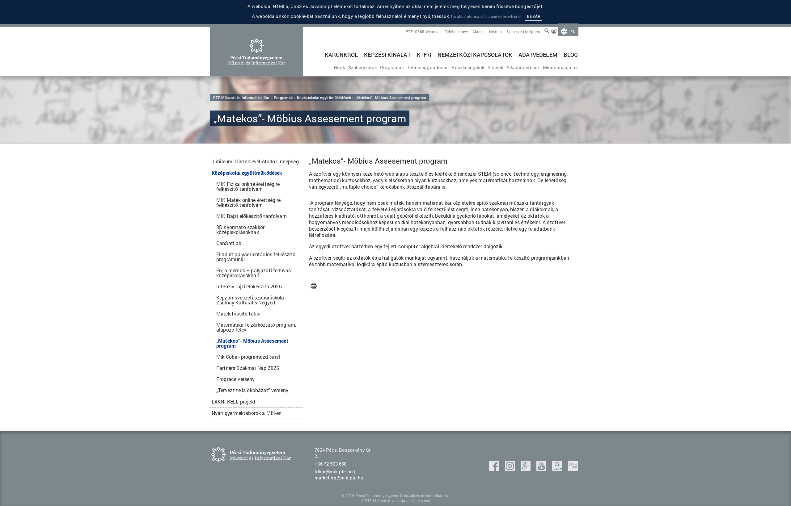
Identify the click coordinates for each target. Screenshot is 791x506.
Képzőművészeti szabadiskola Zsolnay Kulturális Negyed (250, 300)
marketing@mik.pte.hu (339, 478)
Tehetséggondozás (428, 67)
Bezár (533, 16)
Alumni (478, 31)
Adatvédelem (537, 54)
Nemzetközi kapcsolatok (475, 54)
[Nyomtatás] (314, 286)
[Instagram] (510, 469)
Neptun (495, 31)
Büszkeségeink (467, 67)
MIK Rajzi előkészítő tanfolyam (251, 216)
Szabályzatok (362, 67)
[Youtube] (542, 469)
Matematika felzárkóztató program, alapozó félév (256, 327)
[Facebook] (494, 469)
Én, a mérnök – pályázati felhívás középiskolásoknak (253, 272)
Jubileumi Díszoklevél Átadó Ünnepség (255, 161)
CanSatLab (228, 243)
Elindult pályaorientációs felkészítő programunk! (255, 256)
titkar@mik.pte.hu (334, 471)
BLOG (571, 54)
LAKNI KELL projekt (234, 401)
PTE (409, 31)
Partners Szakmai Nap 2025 (247, 368)
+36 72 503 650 (330, 464)
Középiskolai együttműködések (247, 172)
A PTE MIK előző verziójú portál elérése (395, 500)
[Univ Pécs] (573, 469)
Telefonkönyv (456, 31)
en (573, 31)
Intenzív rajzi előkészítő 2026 (249, 286)
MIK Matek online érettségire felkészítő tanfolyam (248, 202)
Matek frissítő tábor (238, 313)
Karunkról (341, 54)
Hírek (339, 67)
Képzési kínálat (387, 54)
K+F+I (424, 54)
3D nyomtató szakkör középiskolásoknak (240, 229)
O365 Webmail (428, 31)
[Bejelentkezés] (553, 31)
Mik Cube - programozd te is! (248, 356)
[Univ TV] (557, 469)
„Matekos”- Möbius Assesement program (252, 343)
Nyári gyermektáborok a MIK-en (247, 413)
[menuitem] (568, 31)
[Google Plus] (526, 469)
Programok (392, 67)
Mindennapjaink (560, 67)
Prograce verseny (235, 379)
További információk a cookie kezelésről (485, 16)
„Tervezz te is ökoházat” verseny (252, 390)
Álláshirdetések (523, 67)
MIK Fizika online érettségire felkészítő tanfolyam (248, 186)
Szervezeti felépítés (523, 31)
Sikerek (495, 67)
